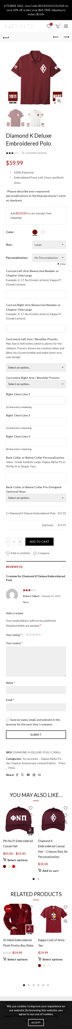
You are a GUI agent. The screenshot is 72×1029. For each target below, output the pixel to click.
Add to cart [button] (50, 870)
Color (10, 232)
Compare (43, 553)
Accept (36, 1022)
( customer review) (34, 153)
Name (10, 682)
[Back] (6, 37)
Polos (62, 763)
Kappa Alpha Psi (51, 758)
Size (8, 244)
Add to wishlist (20, 553)
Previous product (56, 37)
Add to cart (39, 541)
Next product (66, 37)
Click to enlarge (59, 101)
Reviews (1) (14, 566)
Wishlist (51, 24)
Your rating (14, 635)
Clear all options (16, 525)
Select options (17, 860)
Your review (14, 643)
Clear (63, 263)
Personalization (16, 257)
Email (10, 699)
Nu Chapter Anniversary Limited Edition (31, 763)
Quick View (30, 822)
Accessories (30, 758)
